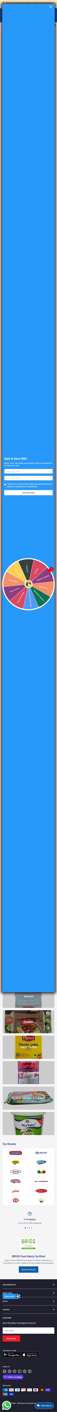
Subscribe (11, 1338)
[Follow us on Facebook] (4, 1371)
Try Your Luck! (28, 493)
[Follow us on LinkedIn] (30, 1371)
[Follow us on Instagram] (14, 1371)
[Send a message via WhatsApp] (6, 1405)
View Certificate (28, 1269)
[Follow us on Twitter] (9, 1371)
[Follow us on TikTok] (25, 1371)
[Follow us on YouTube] (19, 1371)
